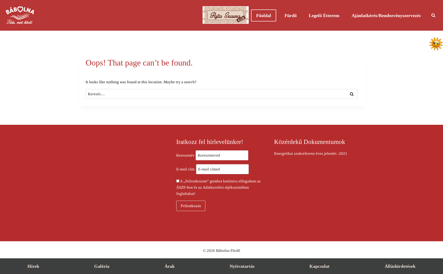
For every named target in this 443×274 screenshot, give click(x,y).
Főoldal (263, 15)
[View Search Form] (433, 15)
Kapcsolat (319, 266)
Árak (170, 266)
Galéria (101, 266)
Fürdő (290, 15)
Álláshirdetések (400, 266)
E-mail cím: (186, 169)
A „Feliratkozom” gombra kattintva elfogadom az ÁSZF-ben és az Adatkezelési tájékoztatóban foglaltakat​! (218, 187)
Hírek (33, 266)
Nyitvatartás (242, 266)
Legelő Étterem (324, 15)
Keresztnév (185, 155)
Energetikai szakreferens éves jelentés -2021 (310, 153)
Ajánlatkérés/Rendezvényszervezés (386, 15)
